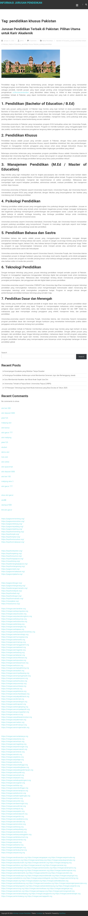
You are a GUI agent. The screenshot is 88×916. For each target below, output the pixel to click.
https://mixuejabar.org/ (10, 601)
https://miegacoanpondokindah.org (41, 876)
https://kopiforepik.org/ (10, 534)
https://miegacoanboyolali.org (13, 772)
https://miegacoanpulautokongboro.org (16, 616)
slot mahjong (6, 437)
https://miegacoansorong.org (12, 888)
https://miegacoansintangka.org (13, 627)
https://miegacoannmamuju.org (13, 642)
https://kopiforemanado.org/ (12, 598)
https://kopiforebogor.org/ (11, 596)
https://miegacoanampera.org (64, 868)
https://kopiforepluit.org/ (10, 537)
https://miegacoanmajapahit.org (39, 896)
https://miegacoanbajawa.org (12, 629)
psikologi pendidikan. (45, 44)
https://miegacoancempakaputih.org (15, 709)
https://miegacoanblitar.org (11, 785)
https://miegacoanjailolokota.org (13, 691)
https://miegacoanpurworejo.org (13, 683)
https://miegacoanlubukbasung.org (14, 883)
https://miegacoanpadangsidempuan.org (17, 770)
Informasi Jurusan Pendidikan (21, 2)
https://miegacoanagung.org (60, 863)
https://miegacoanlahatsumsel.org (14, 837)
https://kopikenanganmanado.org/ (14, 588)
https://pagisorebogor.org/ (11, 583)
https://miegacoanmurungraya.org (14, 637)
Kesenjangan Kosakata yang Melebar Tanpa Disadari (24, 371)
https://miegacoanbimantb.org (13, 640)
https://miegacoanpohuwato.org (13, 614)
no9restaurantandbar (21, 92)
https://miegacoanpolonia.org (12, 739)
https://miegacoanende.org (38, 863)
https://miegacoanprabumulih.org (14, 863)
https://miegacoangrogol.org (66, 876)
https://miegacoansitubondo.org (13, 832)
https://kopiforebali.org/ (10, 593)
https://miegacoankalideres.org (13, 878)
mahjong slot (6, 423)
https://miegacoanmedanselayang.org (16, 894)
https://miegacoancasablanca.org (14, 819)
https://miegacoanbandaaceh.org (14, 814)
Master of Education (15, 44)
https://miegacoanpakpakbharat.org (15, 696)
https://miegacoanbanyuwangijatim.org (16, 834)
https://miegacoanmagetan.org (13, 650)
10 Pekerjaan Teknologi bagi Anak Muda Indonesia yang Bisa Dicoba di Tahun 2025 (35, 388)
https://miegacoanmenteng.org (66, 878)
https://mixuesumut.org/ (10, 604)
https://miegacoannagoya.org (36, 891)
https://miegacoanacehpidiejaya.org (15, 694)
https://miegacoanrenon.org (12, 860)
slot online (5, 462)
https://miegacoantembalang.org (14, 896)
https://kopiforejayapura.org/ (12, 559)
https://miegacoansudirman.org (13, 806)
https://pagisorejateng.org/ (11, 529)
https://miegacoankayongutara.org (14, 611)
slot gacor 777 (6, 433)
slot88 (3, 500)
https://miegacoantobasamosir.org (14, 663)
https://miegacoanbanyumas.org (14, 619)
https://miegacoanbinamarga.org (14, 870)
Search (4, 353)
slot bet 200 (6, 408)
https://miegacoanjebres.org (12, 757)
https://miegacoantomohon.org (13, 824)
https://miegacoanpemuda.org (63, 857)
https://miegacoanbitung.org (12, 827)
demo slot (5, 452)
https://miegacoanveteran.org (13, 752)
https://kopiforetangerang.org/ (13, 566)
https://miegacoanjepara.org (12, 778)
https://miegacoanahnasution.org (14, 857)
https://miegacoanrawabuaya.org (14, 876)
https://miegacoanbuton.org (12, 665)
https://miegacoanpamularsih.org (14, 749)
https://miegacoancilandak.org (13, 822)
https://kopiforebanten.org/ (11, 551)
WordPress (62, 913)
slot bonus (5, 428)
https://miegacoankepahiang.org (14, 829)
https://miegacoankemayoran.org (63, 870)
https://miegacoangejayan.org (39, 857)
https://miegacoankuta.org (11, 762)
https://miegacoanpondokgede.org (39, 878)
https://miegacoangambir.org (12, 816)
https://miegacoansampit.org (12, 775)
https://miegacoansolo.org (11, 754)
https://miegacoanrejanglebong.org (15, 668)
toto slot (4, 457)
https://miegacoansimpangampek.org (16, 676)
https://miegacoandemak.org (12, 699)
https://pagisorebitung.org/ (11, 524)
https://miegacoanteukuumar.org (14, 850)
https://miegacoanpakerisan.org (13, 720)
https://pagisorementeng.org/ (13, 519)
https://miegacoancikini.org (61, 873)
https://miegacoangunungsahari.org (15, 712)
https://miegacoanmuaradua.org (41, 883)
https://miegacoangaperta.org (43, 894)
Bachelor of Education (62, 41)
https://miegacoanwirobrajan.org (67, 894)
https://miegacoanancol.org (12, 714)
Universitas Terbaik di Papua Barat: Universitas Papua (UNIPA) (27, 384)
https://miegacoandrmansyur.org (14, 725)
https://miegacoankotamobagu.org (14, 634)
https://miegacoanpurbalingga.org (14, 765)
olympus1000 (6, 505)
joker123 (4, 418)
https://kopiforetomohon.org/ (12, 539)
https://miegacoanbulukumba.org (14, 621)
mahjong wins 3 (7, 481)
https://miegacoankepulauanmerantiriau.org (18, 632)
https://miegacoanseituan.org (12, 741)
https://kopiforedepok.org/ (11, 591)
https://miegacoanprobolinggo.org (14, 788)
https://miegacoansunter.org (12, 801)
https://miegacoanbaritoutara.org (14, 681)
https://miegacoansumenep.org (13, 840)
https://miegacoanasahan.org (12, 671)
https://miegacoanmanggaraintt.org (15, 645)
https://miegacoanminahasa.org (37, 888)
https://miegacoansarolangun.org (14, 702)
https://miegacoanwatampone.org (14, 678)
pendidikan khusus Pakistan (30, 44)
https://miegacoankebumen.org (13, 793)
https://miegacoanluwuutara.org (13, 660)
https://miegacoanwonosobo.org (39, 868)
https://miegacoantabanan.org (13, 655)
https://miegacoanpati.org (11, 842)
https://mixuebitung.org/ (10, 561)
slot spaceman (7, 467)
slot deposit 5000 (8, 413)
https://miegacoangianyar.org (61, 888)
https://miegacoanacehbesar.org (14, 658)
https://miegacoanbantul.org (12, 845)
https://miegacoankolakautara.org (55, 881)
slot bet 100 (6, 477)
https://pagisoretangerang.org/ (13, 586)
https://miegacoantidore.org (12, 865)
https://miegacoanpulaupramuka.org (61, 860)
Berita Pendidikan (48, 41)
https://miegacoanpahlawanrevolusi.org (16, 717)
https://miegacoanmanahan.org (13, 609)
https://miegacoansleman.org (12, 891)
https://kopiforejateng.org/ (11, 553)
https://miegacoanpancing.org (13, 853)
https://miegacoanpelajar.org (12, 760)
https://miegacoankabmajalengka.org (15, 796)
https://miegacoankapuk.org (12, 809)
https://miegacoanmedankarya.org (14, 736)
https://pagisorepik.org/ (10, 569)
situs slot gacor (7, 495)
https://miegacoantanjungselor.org (14, 886)
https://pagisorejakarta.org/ (12, 574)
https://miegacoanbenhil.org (40, 873)
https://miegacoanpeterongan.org (14, 747)
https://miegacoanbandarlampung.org (43, 886)
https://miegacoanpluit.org (31, 881)
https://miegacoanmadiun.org (12, 722)
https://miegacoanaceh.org (34, 865)
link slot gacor (6, 510)
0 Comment (33, 41)
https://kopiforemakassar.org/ (12, 542)
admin (22, 41)
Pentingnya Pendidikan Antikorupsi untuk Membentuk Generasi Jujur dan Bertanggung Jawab (39, 375)
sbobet (4, 447)
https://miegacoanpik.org (11, 881)
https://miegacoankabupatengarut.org (16, 780)
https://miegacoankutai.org (11, 689)
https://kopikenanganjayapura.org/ (14, 564)
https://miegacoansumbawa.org (13, 686)
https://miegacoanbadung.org (13, 652)
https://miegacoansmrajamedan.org (15, 727)
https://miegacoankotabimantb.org (14, 873)
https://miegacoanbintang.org (12, 624)
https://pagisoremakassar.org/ (13, 571)
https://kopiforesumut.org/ (11, 556)
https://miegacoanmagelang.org (13, 744)
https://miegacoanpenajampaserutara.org (70, 883)
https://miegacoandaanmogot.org (14, 803)
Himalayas (39, 913)
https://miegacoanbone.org (12, 798)
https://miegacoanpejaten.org (13, 811)
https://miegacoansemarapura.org (14, 791)
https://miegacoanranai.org (55, 865)
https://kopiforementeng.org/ (12, 532)
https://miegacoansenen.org (38, 870)
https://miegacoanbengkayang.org (14, 707)
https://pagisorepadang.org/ (12, 526)
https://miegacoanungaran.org (13, 783)
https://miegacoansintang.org (35, 860)
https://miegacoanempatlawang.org (15, 673)
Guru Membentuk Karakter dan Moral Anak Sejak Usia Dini (26, 379)
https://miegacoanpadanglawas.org (15, 767)
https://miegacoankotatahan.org (13, 868)
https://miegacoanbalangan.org (13, 847)
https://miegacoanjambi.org (69, 886)
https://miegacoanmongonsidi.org (61, 891)
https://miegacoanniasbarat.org (13, 647)
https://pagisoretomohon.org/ (13, 521)
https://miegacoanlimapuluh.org (13, 704)
